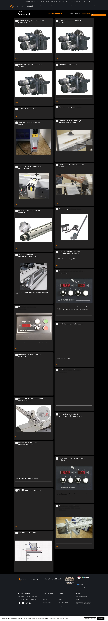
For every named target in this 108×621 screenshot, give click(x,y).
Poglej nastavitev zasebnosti (61, 618)
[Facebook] (19, 603)
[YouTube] (23, 603)
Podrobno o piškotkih (90, 618)
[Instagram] (26, 603)
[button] (44, 6)
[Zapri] (106, 618)
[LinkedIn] (30, 603)
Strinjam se (100, 618)
